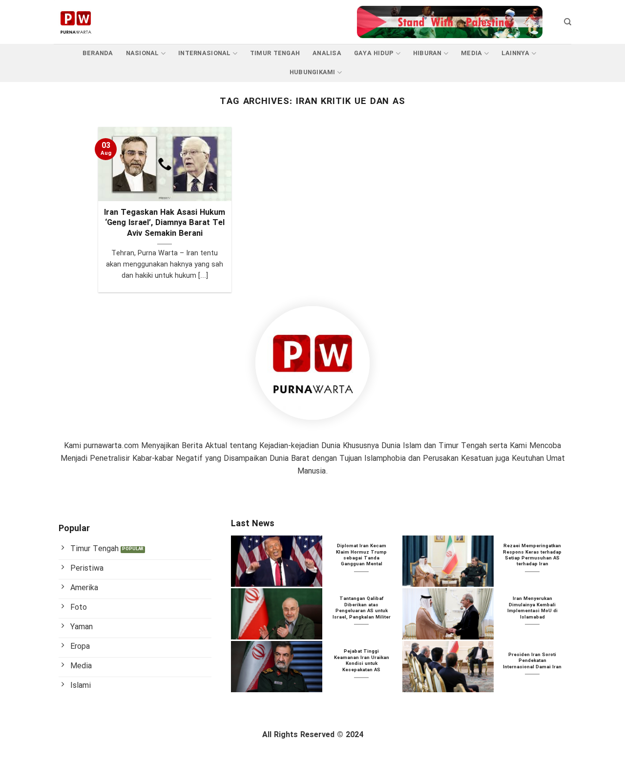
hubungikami (312, 73)
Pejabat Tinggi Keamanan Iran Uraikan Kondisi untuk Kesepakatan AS (361, 661)
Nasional (142, 54)
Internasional (204, 54)
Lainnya (515, 54)
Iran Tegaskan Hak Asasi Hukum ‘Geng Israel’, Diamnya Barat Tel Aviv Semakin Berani (164, 224)
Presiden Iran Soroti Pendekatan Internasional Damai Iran (532, 661)
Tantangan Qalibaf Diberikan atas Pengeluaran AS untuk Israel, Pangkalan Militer (362, 608)
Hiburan (427, 54)
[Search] (567, 22)
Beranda (98, 54)
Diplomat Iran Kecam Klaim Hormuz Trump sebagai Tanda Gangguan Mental (361, 555)
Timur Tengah (275, 54)
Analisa (326, 54)
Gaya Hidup (374, 54)
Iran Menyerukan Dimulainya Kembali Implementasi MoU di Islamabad (532, 608)
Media (471, 54)
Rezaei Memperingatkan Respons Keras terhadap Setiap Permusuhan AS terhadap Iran (532, 555)
